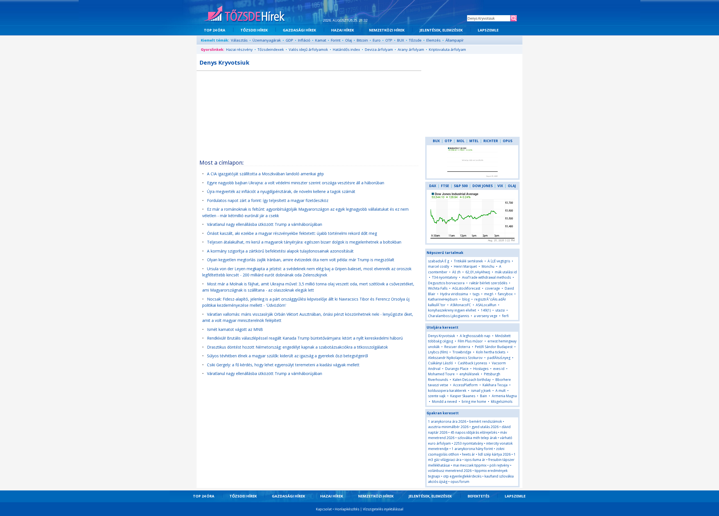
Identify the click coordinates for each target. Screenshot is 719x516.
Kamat (320, 40)
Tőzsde (415, 40)
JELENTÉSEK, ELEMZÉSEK (441, 30)
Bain (484, 396)
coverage (492, 288)
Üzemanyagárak (266, 40)
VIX (500, 185)
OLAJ (512, 185)
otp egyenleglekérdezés (462, 476)
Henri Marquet (465, 266)
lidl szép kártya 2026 (494, 454)
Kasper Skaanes (462, 396)
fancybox (505, 294)
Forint (335, 40)
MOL (461, 140)
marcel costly (438, 266)
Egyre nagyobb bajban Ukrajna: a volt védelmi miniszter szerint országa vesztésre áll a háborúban (295, 182)
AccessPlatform (465, 385)
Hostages (480, 368)
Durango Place (456, 368)
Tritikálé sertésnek (468, 261)
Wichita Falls (437, 288)
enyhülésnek (469, 374)
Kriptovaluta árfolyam (447, 49)
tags (476, 294)
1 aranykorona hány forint (472, 448)
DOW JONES (482, 185)
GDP (289, 40)
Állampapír (454, 40)
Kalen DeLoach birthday (472, 379)
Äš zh (456, 272)
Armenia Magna (504, 396)
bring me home (474, 401)
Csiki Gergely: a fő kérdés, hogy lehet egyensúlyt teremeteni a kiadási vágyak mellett (283, 364)
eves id (498, 368)
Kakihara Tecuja (495, 385)
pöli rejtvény (499, 465)
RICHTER (490, 140)
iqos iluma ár (475, 459)
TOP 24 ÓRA (214, 30)
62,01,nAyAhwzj (477, 272)
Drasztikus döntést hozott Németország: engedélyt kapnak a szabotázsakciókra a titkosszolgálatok (297, 347)
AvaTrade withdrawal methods (486, 277)
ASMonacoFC (460, 305)
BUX (400, 40)
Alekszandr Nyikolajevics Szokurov (455, 357)
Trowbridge (461, 352)
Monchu (488, 266)
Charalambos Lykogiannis (448, 315)
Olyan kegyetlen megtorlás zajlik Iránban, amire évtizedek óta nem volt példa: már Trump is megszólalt (300, 259)
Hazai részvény (239, 49)
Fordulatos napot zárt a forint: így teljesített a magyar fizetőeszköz (267, 200)
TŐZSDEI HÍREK (254, 30)
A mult (500, 390)
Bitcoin (362, 40)
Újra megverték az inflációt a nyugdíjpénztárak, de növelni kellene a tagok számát (281, 191)
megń (489, 294)
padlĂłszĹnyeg (498, 357)
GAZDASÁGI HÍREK (299, 30)
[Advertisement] (309, 113)
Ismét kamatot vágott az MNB (235, 329)
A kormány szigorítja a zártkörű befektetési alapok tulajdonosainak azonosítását (280, 251)
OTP (388, 40)
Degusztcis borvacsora (446, 283)
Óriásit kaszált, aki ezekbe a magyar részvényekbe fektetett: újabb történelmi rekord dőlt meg (292, 233)
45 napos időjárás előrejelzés (473, 432)
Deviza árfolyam (379, 49)
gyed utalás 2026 (485, 426)
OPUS (507, 140)
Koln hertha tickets (490, 352)
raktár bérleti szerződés (488, 283)
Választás (239, 40)
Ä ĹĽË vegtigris (499, 261)
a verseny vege (485, 315)
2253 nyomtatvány (468, 443)
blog (466, 299)
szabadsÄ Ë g (438, 261)
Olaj (348, 40)
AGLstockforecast (466, 288)
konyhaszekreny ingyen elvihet (452, 310)
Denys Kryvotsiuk (441, 335)
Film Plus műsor (470, 341)
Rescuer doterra (457, 346)
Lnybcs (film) (438, 352)
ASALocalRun (486, 305)
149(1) (486, 310)
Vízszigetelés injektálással (383, 509)
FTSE (445, 185)
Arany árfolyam (411, 49)
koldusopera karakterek (447, 390)
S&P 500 (461, 185)
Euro (377, 40)
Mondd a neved (444, 401)
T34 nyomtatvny (444, 277)
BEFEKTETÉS (479, 496)
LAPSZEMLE (488, 30)
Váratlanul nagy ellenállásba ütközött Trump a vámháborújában (264, 224)
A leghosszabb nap (475, 335)
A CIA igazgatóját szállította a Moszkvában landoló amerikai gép (265, 173)
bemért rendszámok (485, 421)
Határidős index (346, 49)
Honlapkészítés (347, 509)
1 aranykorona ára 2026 (447, 421)
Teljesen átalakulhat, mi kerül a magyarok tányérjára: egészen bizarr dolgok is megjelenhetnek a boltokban (304, 242)
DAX (432, 185)
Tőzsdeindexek (271, 49)
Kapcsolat (324, 509)
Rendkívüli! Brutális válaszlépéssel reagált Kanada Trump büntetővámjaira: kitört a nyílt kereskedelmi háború (305, 338)
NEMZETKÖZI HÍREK (386, 30)
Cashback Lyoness (472, 363)
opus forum (459, 481)
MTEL (474, 140)
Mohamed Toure (441, 374)
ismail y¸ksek (481, 390)
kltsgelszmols (501, 401)
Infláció (304, 40)
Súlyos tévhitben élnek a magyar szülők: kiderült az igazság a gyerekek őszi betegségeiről (287, 355)
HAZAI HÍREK (342, 30)
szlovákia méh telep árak (477, 437)
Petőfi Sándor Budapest (494, 346)
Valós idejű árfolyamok (308, 49)
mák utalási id (506, 272)
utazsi (500, 310)
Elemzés (433, 40)
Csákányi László (440, 363)
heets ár (468, 454)
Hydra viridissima (454, 294)
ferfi (505, 315)
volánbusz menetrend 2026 (450, 470)
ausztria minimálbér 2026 (448, 426)
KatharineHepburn (443, 299)
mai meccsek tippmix (469, 465)
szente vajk (436, 396)
